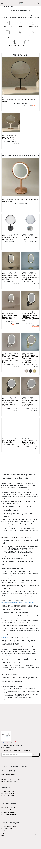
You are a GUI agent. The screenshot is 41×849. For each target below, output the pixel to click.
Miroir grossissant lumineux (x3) (8, 441)
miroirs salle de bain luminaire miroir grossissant (16, 537)
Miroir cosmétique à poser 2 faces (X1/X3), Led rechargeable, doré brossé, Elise (30, 276)
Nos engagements (8, 793)
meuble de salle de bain (19, 501)
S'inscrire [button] (36, 754)
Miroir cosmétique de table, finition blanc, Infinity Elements (9, 137)
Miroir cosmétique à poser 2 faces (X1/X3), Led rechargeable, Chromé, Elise (10, 316)
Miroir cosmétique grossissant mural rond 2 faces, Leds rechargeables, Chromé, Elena (30, 402)
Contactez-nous (7, 831)
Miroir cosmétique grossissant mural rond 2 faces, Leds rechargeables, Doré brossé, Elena (30, 358)
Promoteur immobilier (8, 781)
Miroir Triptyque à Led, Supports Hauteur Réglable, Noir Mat (30, 442)
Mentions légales (7, 828)
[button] (35, 834)
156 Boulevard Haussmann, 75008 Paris (16, 750)
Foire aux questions (8, 807)
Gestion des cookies (8, 826)
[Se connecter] (33, 3)
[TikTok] (12, 742)
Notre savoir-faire (7, 795)
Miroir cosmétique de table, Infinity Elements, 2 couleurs (18, 100)
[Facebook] (3, 742)
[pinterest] (15, 742)
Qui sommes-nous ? (8, 791)
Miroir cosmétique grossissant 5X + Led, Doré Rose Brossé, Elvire (20, 200)
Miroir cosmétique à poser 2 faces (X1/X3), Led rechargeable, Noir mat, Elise (10, 276)
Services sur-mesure (8, 798)
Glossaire (4, 838)
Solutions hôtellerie (8, 774)
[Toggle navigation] (2, 3)
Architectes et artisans (9, 777)
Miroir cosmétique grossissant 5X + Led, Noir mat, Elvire (9, 237)
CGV (3, 833)
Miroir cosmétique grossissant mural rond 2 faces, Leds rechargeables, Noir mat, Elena (10, 402)
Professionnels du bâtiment (11, 779)
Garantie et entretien (9, 814)
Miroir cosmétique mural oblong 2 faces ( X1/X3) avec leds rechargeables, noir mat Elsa (30, 317)
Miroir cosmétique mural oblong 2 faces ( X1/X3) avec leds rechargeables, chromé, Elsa (10, 358)
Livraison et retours (8, 812)
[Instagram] (7, 742)
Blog (3, 835)
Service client (6, 810)
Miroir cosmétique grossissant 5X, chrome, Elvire (30, 237)
